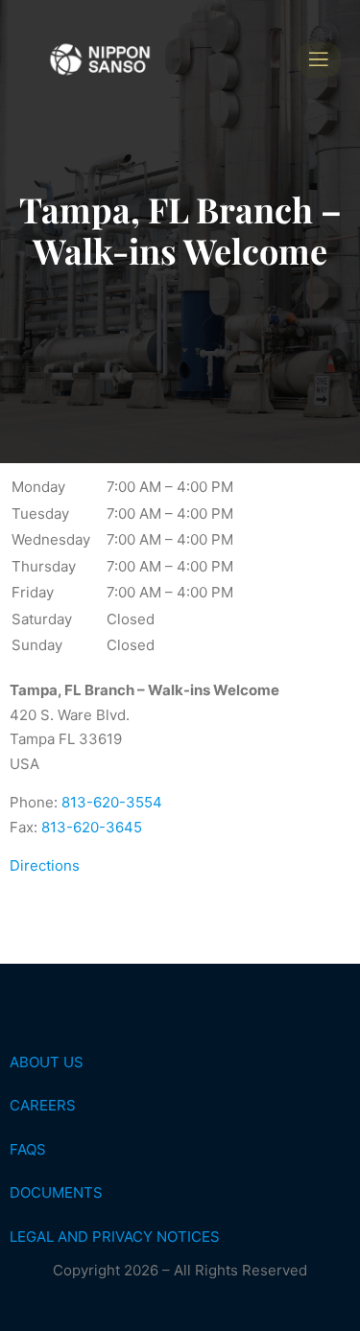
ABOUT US (47, 1062)
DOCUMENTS (56, 1192)
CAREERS (43, 1105)
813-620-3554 (111, 802)
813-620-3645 (91, 827)
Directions (45, 865)
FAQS (28, 1149)
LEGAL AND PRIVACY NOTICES (115, 1236)
